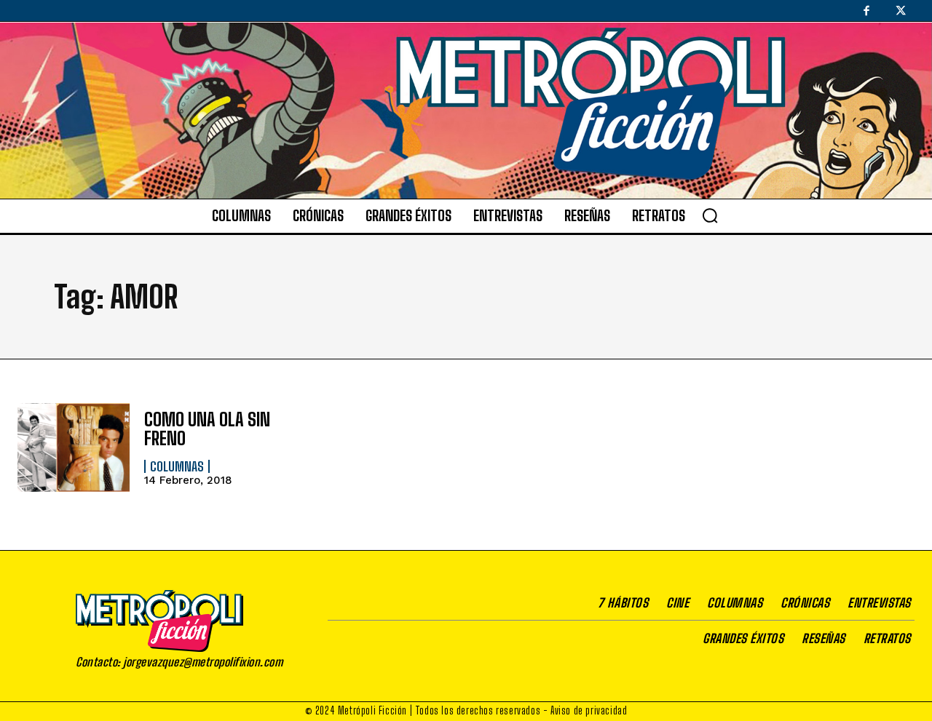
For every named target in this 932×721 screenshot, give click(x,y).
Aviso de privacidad (588, 710)
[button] (709, 215)
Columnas (177, 466)
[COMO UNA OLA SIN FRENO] (73, 448)
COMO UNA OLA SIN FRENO (207, 429)
